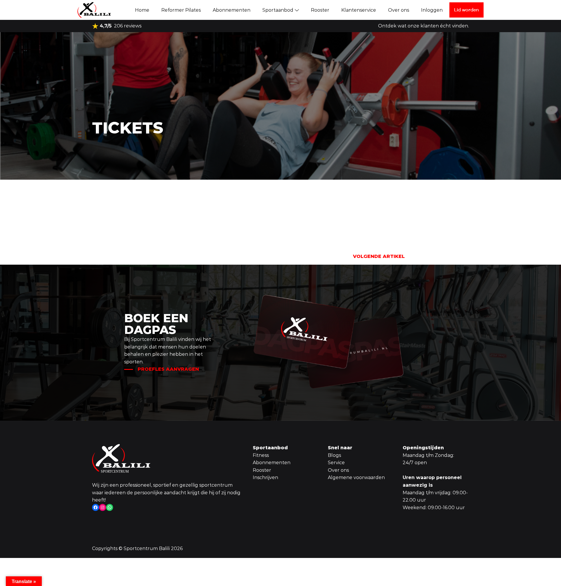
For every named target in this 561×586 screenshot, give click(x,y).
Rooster (320, 10)
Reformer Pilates (181, 10)
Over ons (398, 10)
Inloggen (432, 10)
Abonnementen (231, 10)
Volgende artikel (379, 256)
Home (142, 10)
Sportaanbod (277, 10)
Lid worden (466, 9)
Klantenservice (358, 10)
